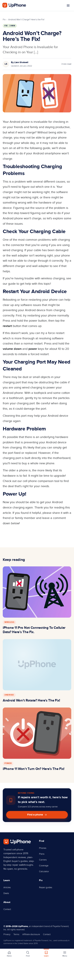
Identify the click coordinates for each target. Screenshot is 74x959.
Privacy (6, 934)
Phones (42, 848)
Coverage (43, 865)
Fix (4, 19)
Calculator (44, 871)
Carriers (43, 859)
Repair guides (45, 887)
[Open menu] (68, 5)
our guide (9, 284)
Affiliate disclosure (31, 934)
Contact (7, 909)
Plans (41, 854)
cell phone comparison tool (41, 481)
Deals (6, 893)
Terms (16, 934)
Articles (7, 887)
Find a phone (35, 814)
